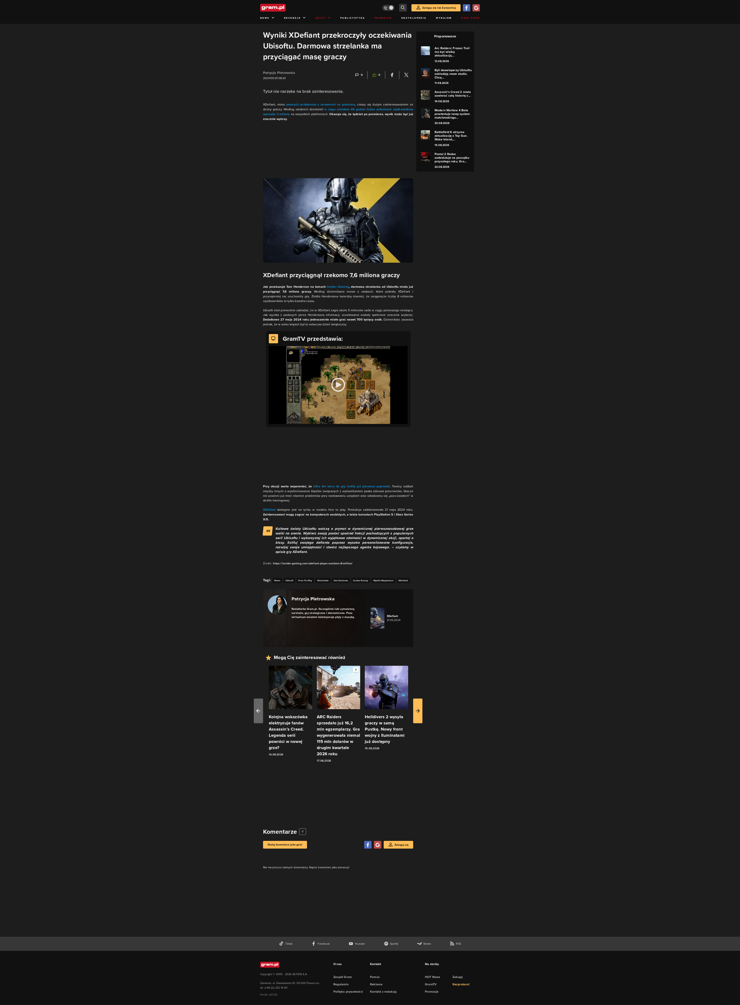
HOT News (432, 977)
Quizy (320, 18)
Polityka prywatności (348, 991)
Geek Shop (470, 18)
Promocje (383, 18)
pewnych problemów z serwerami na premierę (320, 104)
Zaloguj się (401, 845)
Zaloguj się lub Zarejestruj (439, 8)
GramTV (430, 984)
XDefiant (270, 509)
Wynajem (444, 18)
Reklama (376, 984)
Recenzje (292, 18)
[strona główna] (282, 8)
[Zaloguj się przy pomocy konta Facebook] (466, 7)
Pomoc (375, 977)
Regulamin (341, 984)
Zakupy (457, 977)
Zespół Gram (342, 977)
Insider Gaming (338, 286)
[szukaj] (403, 8)
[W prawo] (417, 711)
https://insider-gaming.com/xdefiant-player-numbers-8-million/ (312, 563)
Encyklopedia (413, 18)
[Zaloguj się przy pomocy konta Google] (476, 7)
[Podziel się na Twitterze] (406, 75)
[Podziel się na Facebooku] (392, 75)
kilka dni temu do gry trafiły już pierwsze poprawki (351, 486)
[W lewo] (258, 711)
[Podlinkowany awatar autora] (277, 605)
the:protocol (460, 984)
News (264, 18)
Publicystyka (352, 18)
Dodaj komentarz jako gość (285, 845)
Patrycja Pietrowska (279, 72)
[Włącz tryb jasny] (388, 8)
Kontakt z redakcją (383, 991)
